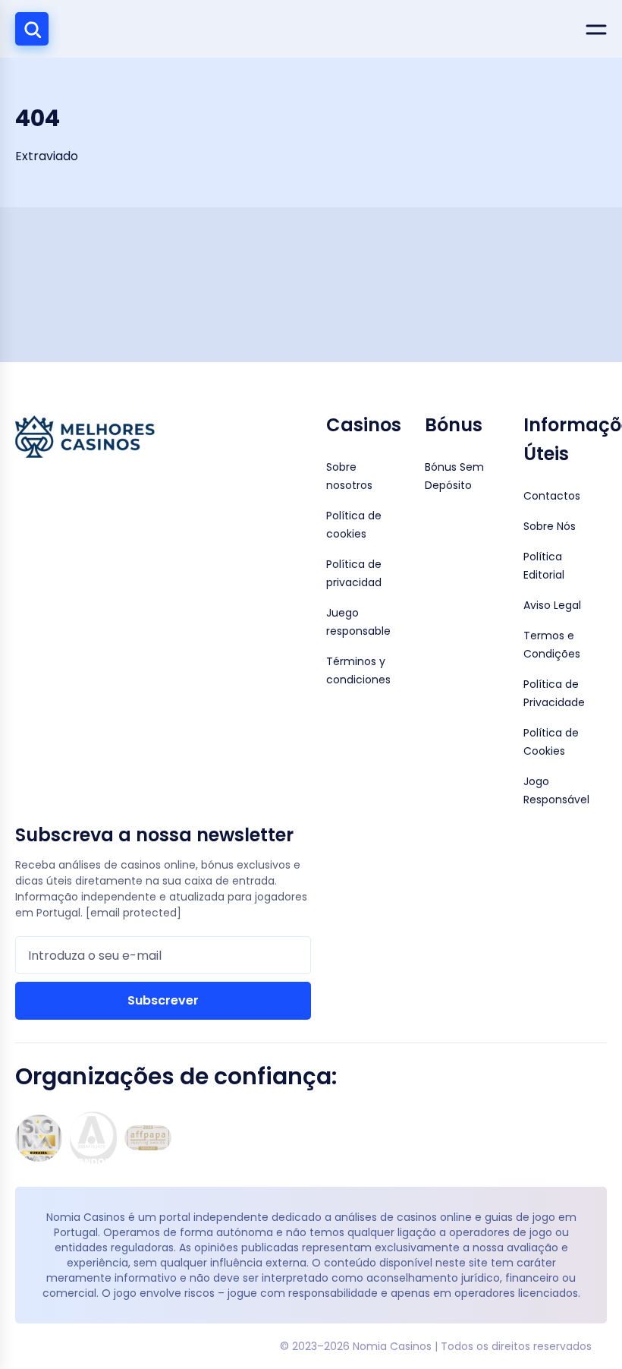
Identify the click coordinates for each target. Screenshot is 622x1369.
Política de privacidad (354, 573)
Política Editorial (543, 565)
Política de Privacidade (554, 693)
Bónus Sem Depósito (454, 476)
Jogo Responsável (556, 790)
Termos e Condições (551, 644)
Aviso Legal (552, 605)
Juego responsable (358, 622)
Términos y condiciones (358, 670)
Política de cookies (354, 524)
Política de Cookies (551, 742)
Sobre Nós (549, 526)
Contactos (551, 495)
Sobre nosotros (349, 476)
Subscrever (163, 1000)
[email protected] (133, 912)
